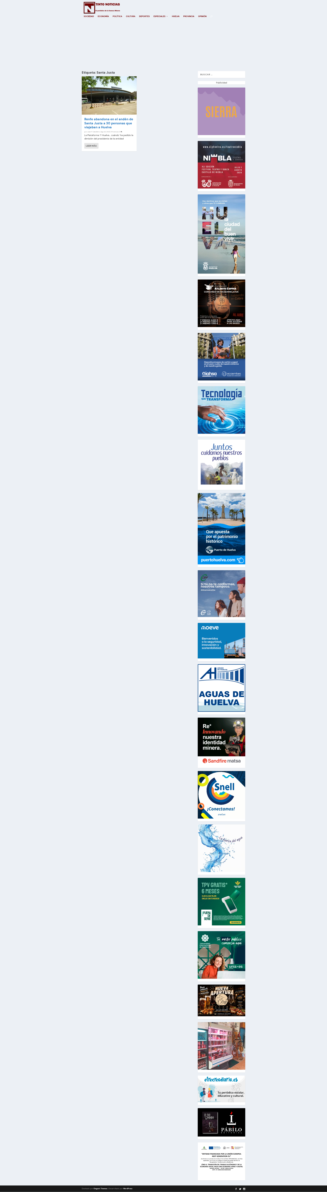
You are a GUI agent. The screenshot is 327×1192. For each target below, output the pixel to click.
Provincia (188, 16)
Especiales (159, 16)
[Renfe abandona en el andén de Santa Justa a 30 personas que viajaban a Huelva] (109, 95)
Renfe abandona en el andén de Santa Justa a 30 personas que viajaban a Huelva (108, 123)
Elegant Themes (100, 1189)
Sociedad (89, 16)
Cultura (130, 16)
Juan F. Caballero (93, 132)
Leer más (91, 145)
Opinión (202, 16)
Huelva (175, 16)
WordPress (127, 1189)
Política (117, 16)
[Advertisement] (163, 47)
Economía (103, 16)
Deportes (144, 16)
